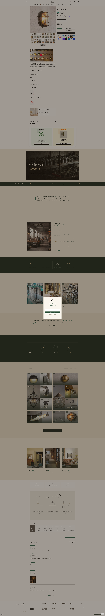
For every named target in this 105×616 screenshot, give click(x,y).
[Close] (60, 298)
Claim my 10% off (52, 312)
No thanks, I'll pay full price (52, 314)
